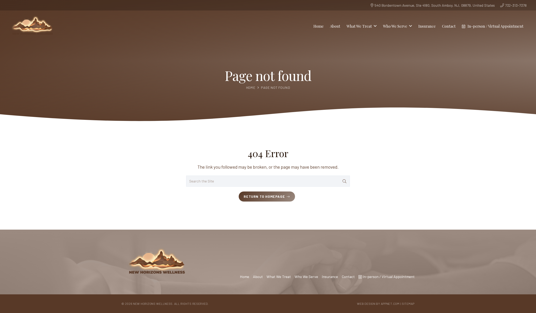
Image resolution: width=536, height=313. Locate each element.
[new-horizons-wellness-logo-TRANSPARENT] (32, 26)
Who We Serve (306, 276)
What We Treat (279, 276)
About (258, 276)
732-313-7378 (516, 5)
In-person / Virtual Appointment (388, 276)
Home (250, 87)
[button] (375, 26)
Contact (348, 276)
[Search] (344, 181)
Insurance (330, 276)
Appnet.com (390, 303)
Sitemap (408, 303)
